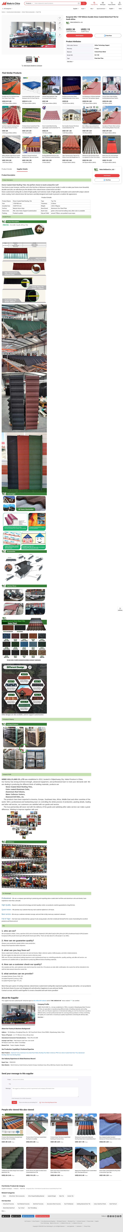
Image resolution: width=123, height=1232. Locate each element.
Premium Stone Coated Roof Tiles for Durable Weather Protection (30, 127)
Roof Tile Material (68, 1204)
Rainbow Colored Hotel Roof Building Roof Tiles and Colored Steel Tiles (30, 156)
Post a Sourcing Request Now (48, 1102)
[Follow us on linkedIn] (120, 1216)
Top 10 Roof (21, 1208)
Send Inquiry (79, 35)
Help (91, 8)
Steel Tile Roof (113, 1204)
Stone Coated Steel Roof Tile (70, 1053)
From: (9, 1079)
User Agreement (70, 1226)
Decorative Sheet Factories (54, 1204)
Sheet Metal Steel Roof (9, 1208)
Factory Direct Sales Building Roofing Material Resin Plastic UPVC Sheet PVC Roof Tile (110, 97)
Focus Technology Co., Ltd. (50, 1226)
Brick (4, 1196)
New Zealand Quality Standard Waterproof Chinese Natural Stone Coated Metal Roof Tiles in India (110, 1138)
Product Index (90, 1221)
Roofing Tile (42, 1053)
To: (10, 1084)
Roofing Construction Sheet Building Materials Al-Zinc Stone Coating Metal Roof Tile (70, 97)
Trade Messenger (28, 1216)
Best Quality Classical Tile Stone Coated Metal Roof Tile (70, 127)
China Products (35, 1221)
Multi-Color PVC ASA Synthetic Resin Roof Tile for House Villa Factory (110, 156)
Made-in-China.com (54, 1223)
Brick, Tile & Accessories (28, 12)
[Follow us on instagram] (113, 1216)
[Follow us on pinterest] (118, 1216)
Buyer (82, 8)
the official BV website (40, 1000)
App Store (6, 1216)
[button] (79, 3)
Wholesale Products (61, 1221)
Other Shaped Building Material (36, 1196)
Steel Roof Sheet (33, 1053)
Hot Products (28, 1221)
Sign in (119, 4)
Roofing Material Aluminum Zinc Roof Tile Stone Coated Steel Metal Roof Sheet (51, 156)
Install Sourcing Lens (43, 1216)
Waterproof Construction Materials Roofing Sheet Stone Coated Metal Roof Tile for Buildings (85, 1138)
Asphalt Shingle (52, 1196)
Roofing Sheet (16, 1055)
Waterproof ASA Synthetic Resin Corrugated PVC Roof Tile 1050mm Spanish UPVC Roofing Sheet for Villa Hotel (91, 156)
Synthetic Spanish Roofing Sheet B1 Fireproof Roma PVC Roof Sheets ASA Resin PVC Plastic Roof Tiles (11, 127)
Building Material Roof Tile (83, 1204)
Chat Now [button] (109, 35)
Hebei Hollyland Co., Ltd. (76, 22)
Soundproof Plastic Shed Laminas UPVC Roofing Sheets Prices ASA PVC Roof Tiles (111, 127)
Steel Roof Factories (38, 1204)
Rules (120, 8)
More (3, 1211)
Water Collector (50, 1053)
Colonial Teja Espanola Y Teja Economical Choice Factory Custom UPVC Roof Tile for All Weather (50, 97)
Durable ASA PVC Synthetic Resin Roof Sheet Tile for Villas (10, 97)
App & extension (101, 8)
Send (14, 1102)
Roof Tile (38, 12)
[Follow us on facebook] (108, 1216)
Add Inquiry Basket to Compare (33, 66)
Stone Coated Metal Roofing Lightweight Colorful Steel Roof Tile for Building (51, 127)
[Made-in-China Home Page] (11, 3)
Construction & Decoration (13, 12)
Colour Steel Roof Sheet (100, 1204)
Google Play (16, 1216)
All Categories (7, 8)
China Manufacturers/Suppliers (48, 1221)
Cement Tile (70, 1196)
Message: (8, 1088)
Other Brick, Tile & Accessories (17, 1196)
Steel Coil (9, 1055)
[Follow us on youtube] (115, 1216)
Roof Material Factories (23, 1204)
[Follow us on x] (111, 1216)
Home (3, 12)
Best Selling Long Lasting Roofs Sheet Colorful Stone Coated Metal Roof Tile (91, 127)
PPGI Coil (58, 1053)
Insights (97, 1221)
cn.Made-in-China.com (77, 1223)
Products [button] (28, 3)
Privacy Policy (87, 1226)
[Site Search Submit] (84, 3)
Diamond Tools (15, 1053)
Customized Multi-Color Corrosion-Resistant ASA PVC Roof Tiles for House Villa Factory (31, 97)
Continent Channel (81, 1221)
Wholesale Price (71, 1221)
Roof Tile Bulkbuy (32, 1208)
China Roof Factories (8, 1204)
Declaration (79, 1226)
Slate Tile (61, 1196)
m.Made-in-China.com (65, 1223)
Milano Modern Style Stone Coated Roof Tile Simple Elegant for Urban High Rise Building (11, 156)
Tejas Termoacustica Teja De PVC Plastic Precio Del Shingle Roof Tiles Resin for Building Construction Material (71, 156)
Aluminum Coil (24, 1053)
